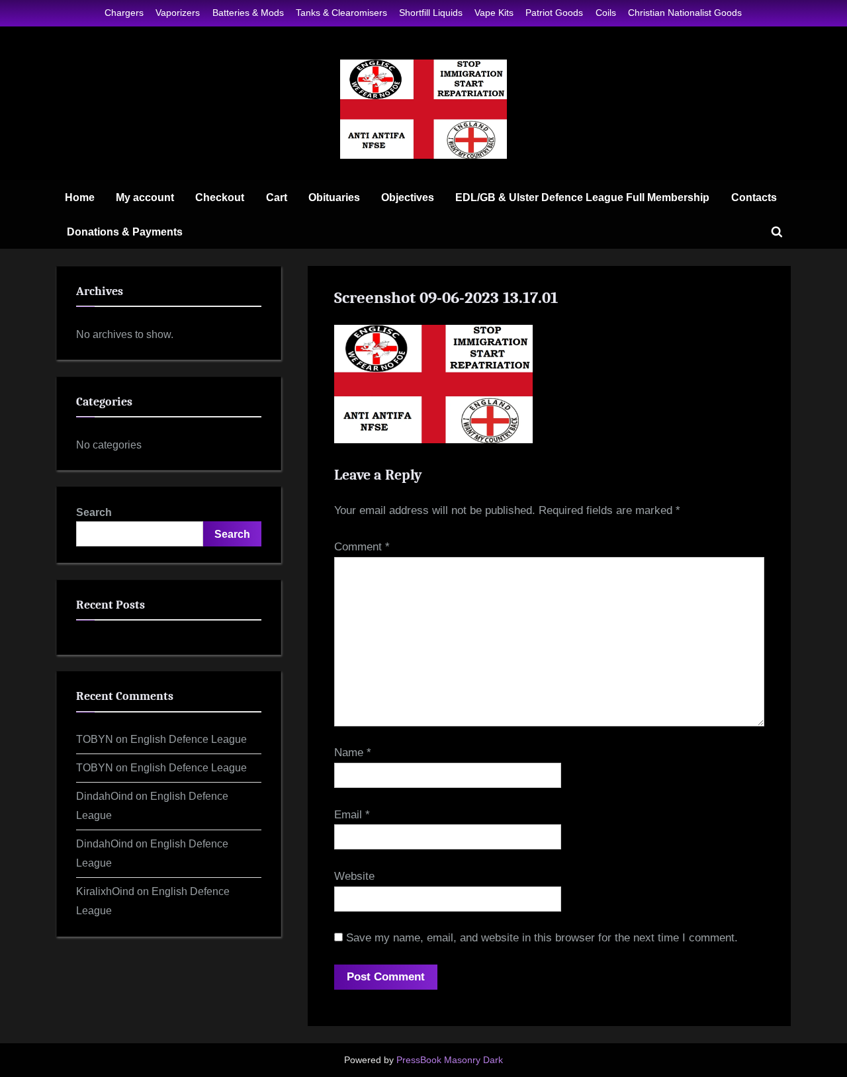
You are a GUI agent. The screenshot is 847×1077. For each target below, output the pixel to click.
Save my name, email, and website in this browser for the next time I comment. (542, 937)
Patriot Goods (554, 12)
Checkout (219, 197)
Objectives (407, 197)
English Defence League (188, 739)
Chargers (124, 12)
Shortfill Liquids (431, 12)
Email (352, 814)
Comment (362, 546)
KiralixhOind (105, 891)
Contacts (754, 197)
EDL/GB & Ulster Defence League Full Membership (582, 197)
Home (80, 197)
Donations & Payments (125, 231)
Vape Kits (493, 12)
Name (352, 752)
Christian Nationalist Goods (685, 12)
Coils (606, 12)
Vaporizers (178, 12)
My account (145, 197)
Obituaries (334, 197)
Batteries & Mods (248, 12)
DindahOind (104, 796)
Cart (276, 197)
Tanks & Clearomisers (341, 12)
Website (354, 876)
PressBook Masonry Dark (449, 1060)
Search (94, 512)
